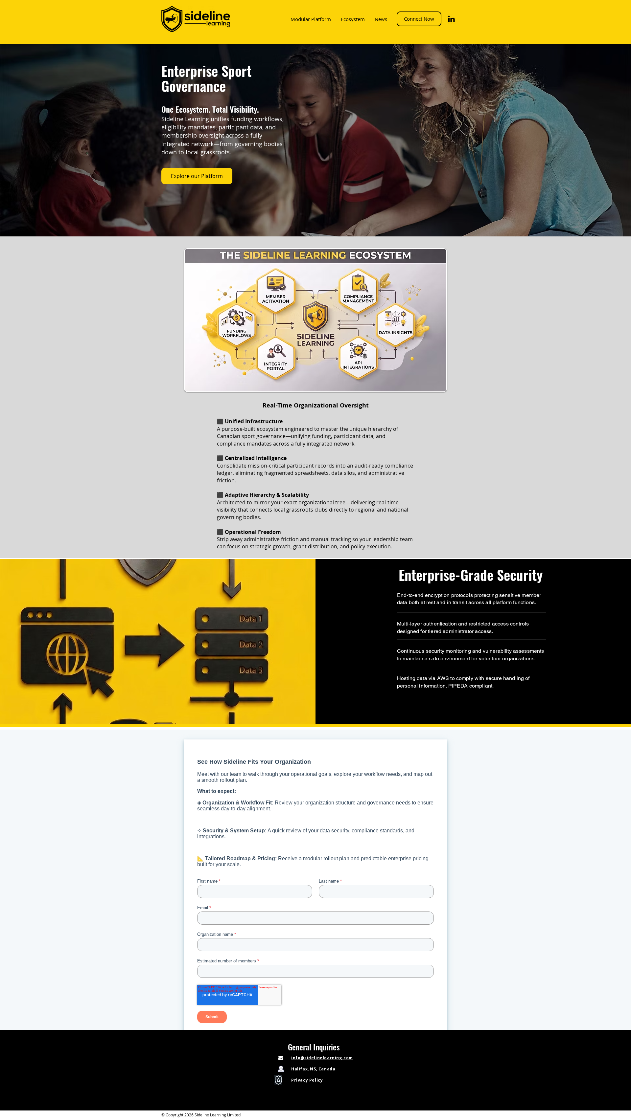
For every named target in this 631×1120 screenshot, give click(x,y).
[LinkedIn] (451, 19)
